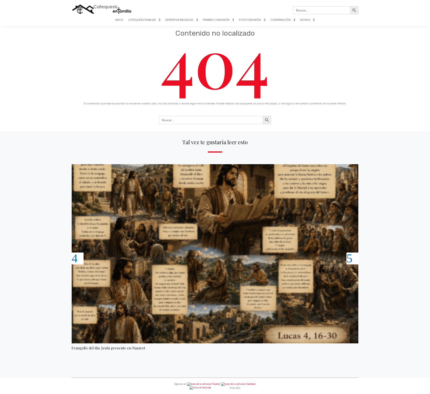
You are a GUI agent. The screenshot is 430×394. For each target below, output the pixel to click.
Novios (305, 20)
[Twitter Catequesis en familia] (203, 383)
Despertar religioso (179, 20)
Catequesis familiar (142, 20)
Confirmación (280, 20)
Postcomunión (250, 20)
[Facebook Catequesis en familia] (238, 383)
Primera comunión (216, 20)
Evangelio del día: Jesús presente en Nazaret (108, 348)
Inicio (119, 20)
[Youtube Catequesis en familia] (200, 387)
